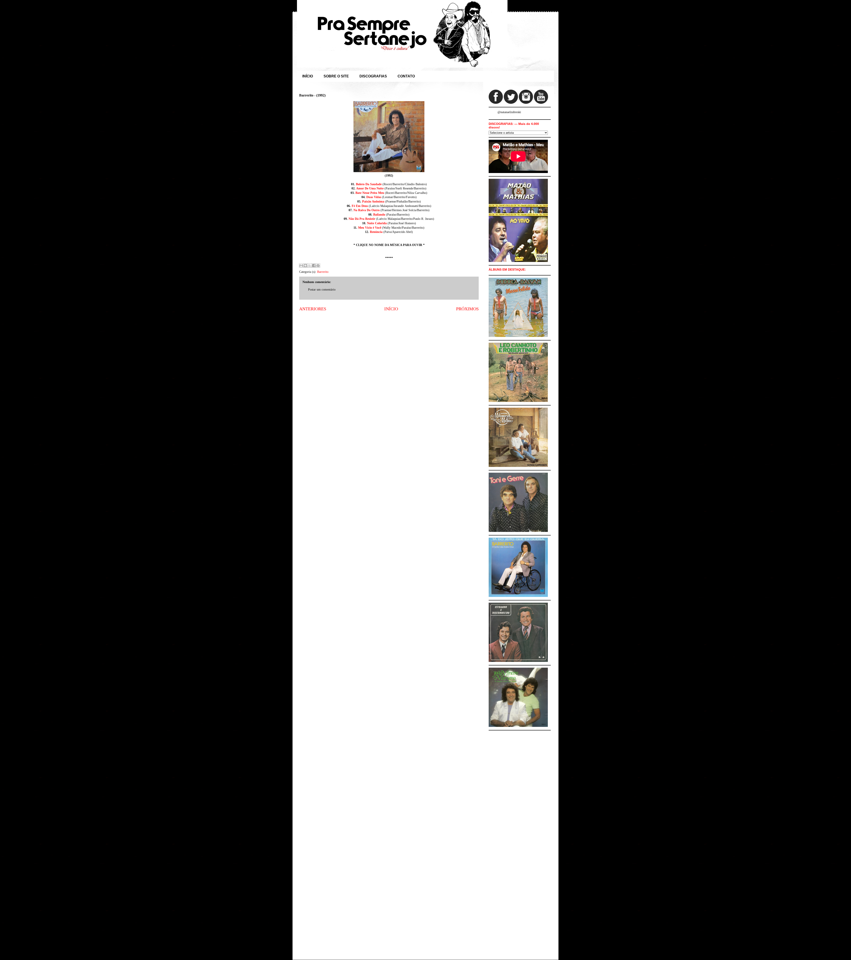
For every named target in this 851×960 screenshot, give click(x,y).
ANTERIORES (312, 309)
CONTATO (406, 76)
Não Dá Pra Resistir (362, 218)
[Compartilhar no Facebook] (314, 265)
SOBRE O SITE (336, 76)
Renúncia (376, 232)
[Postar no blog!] (305, 265)
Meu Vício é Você (369, 227)
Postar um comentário (322, 289)
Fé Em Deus (360, 206)
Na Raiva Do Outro (366, 210)
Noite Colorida (377, 223)
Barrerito (322, 271)
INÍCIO (307, 76)
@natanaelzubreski (509, 112)
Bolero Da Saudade (369, 184)
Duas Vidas (373, 197)
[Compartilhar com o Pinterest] (318, 265)
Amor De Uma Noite (370, 188)
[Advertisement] (389, 350)
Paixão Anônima (373, 201)
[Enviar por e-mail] (301, 265)
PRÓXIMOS (467, 309)
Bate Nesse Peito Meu (369, 193)
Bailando (379, 214)
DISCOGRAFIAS (373, 76)
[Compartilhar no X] (309, 265)
